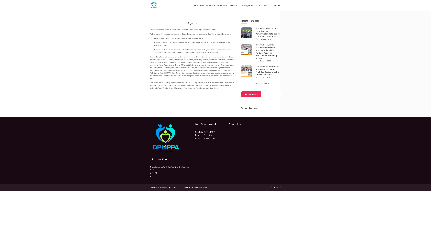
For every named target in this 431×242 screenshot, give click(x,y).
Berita (234, 5)
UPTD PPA (262, 5)
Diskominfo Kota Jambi (198, 187)
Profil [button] (211, 5)
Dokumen (223, 5)
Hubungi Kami (247, 5)
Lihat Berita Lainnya (261, 83)
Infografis (252, 94)
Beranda (200, 5)
